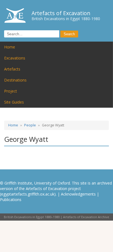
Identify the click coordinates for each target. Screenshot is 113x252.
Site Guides (14, 102)
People (30, 125)
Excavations (14, 58)
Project (10, 91)
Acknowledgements (78, 194)
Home (9, 47)
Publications (10, 199)
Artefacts (12, 69)
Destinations (15, 80)
